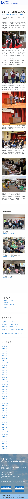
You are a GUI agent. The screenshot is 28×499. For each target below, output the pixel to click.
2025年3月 (5, 377)
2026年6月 (5, 348)
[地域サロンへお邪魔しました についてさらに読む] (14, 245)
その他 (5, 307)
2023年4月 (5, 420)
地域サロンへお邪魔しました (11, 255)
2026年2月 (5, 356)
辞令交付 (5, 232)
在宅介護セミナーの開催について (10, 322)
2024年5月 (5, 396)
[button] (25, 2)
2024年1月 (5, 401)
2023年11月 (5, 405)
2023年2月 (5, 424)
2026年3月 (5, 353)
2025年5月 (5, 375)
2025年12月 (5, 358)
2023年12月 (5, 403)
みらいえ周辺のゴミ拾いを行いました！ (12, 333)
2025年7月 (5, 370)
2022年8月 (5, 439)
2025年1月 (5, 379)
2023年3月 (5, 422)
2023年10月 (5, 408)
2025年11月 (5, 360)
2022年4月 (5, 448)
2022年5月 (5, 446)
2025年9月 (5, 365)
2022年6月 (5, 443)
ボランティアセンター (9, 304)
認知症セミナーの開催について (10, 324)
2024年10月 (5, 386)
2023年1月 (5, 427)
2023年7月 (5, 413)
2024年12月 (5, 382)
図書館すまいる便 (8, 276)
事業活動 (14, 14)
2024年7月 (5, 391)
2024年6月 (5, 394)
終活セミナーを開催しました (9, 326)
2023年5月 (5, 417)
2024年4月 (5, 398)
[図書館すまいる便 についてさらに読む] (14, 267)
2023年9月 (5, 410)
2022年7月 (5, 441)
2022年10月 (5, 434)
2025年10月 (5, 363)
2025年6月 (5, 372)
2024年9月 (5, 389)
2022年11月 (5, 432)
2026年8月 (5, 346)
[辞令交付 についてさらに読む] (14, 222)
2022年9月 (5, 436)
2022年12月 (5, 429)
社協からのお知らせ (9, 300)
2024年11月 (5, 384)
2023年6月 (5, 415)
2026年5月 (5, 351)
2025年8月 (5, 367)
